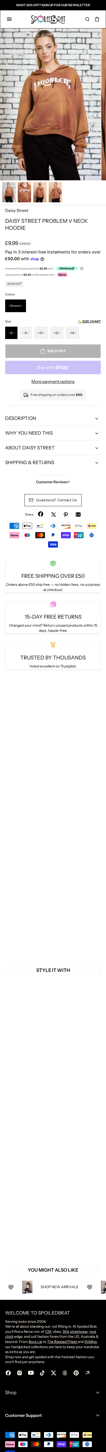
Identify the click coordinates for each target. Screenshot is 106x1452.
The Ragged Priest (62, 1341)
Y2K (48, 1331)
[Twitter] (53, 514)
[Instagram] (19, 1373)
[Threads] (65, 1373)
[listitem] (50, 104)
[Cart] (97, 19)
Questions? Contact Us (56, 500)
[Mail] (78, 514)
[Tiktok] (42, 1373)
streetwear (78, 1331)
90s (66, 1331)
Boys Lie (35, 1341)
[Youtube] (31, 1373)
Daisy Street (16, 210)
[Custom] (87, 1373)
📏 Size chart (89, 321)
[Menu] (9, 19)
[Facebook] (41, 514)
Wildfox (90, 1341)
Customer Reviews (53, 482)
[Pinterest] (66, 514)
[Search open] (87, 19)
